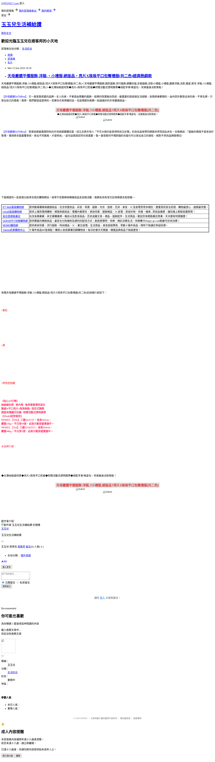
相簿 (10, 55)
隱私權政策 (125, 718)
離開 (18, 756)
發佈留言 (7, 586)
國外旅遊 (26, 555)
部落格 (11, 58)
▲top (4, 561)
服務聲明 (137, 718)
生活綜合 (27, 48)
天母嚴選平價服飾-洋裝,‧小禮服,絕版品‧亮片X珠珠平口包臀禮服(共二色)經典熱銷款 (80, 76)
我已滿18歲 (8, 756)
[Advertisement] (107, 165)
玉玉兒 (5, 528)
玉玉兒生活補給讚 (21, 24)
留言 (28, 546)
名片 (10, 62)
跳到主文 (6, 33)
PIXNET (84, 718)
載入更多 (7, 567)
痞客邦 (21, 546)
